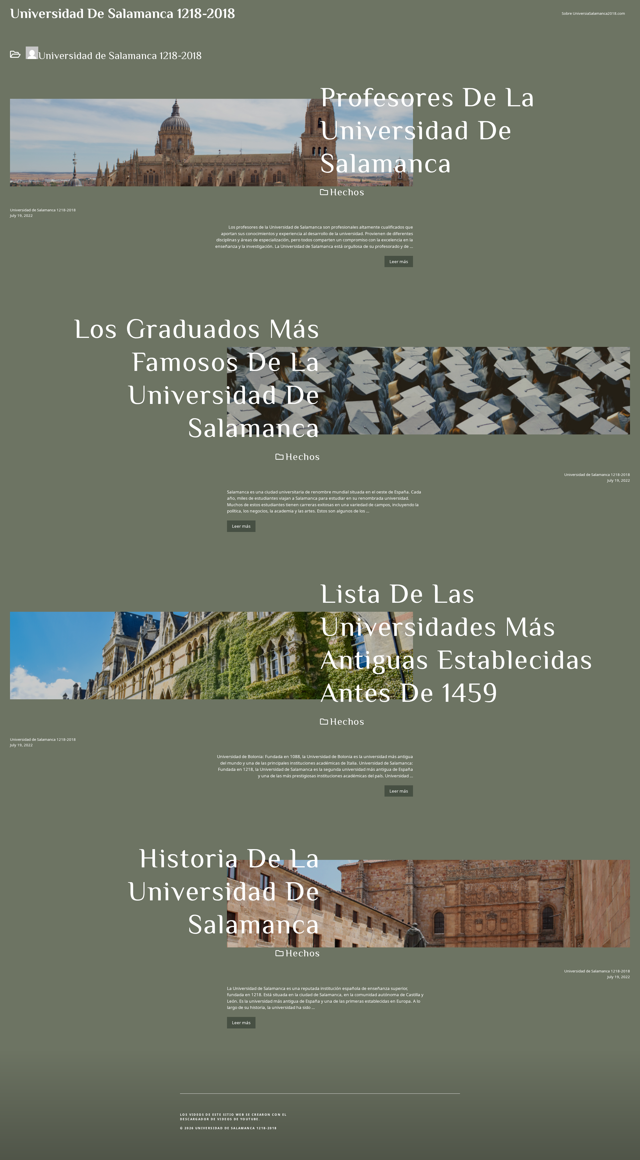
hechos (347, 192)
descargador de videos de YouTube (219, 1119)
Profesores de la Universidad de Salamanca (428, 130)
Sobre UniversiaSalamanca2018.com (593, 13)
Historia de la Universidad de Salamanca (224, 891)
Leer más (399, 261)
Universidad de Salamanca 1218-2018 (122, 13)
